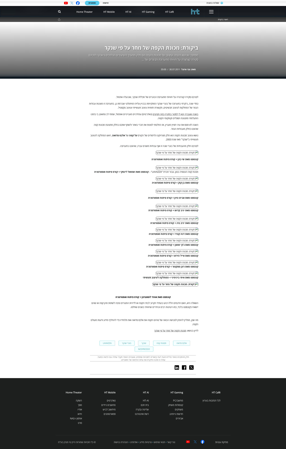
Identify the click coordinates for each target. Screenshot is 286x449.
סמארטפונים (110, 414)
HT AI (146, 392)
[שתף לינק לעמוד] (59, 19)
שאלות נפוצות (212, 2)
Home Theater (74, 392)
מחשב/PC (178, 400)
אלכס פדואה (182, 343)
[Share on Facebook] (185, 368)
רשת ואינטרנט (142, 414)
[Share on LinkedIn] (178, 368)
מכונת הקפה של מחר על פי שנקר (170, 330)
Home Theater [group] (84, 11)
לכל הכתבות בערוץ (211, 400)
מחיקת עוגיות (221, 442)
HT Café (216, 392)
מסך (80, 405)
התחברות (92, 3)
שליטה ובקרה (142, 409)
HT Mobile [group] (109, 11)
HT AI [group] (128, 11)
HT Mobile (110, 392)
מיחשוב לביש (109, 409)
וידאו (80, 414)
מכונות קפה (161, 343)
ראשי (226, 19)
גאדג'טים (111, 400)
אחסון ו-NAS (76, 418)
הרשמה (106, 3)
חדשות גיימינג (176, 414)
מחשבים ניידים (108, 405)
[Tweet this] (192, 368)
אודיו (80, 409)
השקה (79, 400)
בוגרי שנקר (126, 343)
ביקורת (220, 19)
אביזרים (179, 418)
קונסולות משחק (175, 405)
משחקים (179, 409)
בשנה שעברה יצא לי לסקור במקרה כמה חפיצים (175, 114)
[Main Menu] (211, 11)
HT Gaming (177, 392)
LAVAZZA (107, 343)
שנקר (144, 343)
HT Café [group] (169, 11)
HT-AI (146, 400)
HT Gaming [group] (148, 11)
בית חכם (145, 405)
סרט (80, 423)
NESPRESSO (144, 349)
